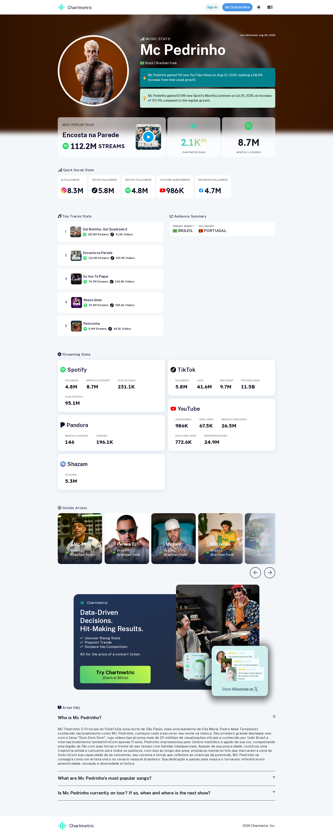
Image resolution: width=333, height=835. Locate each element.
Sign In (212, 7)
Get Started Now (237, 7)
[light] (258, 7)
